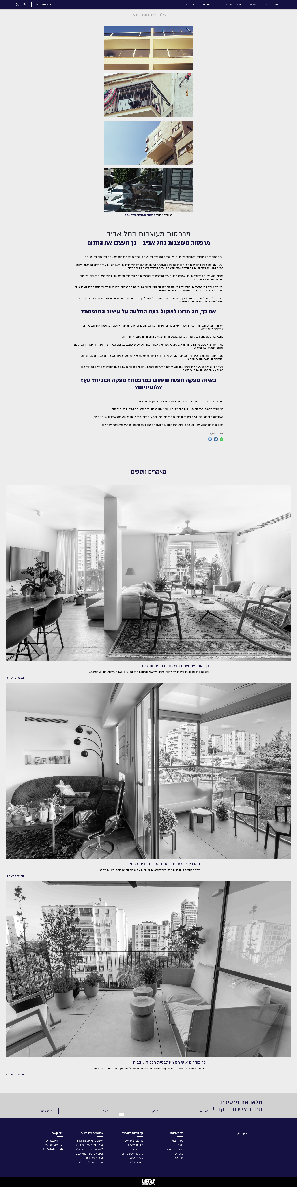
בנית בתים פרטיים (134, 1140)
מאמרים (207, 4)
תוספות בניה (136, 1162)
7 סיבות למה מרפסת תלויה (89, 1149)
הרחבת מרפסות (94, 1158)
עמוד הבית (272, 4)
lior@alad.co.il (51, 1149)
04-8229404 (52, 1140)
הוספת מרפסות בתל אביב (89, 1153)
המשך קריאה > (15, 678)
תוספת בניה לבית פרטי (91, 1162)
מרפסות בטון (136, 1149)
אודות (253, 4)
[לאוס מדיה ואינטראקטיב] (148, 1182)
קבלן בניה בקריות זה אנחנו (89, 1145)
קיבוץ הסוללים (52, 1145)
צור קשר (189, 4)
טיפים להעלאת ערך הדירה (89, 1140)
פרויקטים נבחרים (231, 4)
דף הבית (168, 215)
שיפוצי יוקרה (136, 1158)
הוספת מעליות (135, 1145)
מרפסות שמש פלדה (132, 1153)
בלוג (159, 215)
